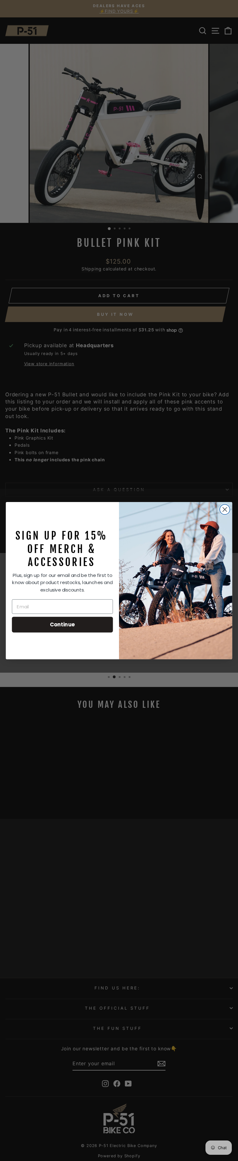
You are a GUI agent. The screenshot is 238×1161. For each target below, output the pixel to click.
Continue (62, 624)
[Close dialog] (225, 509)
